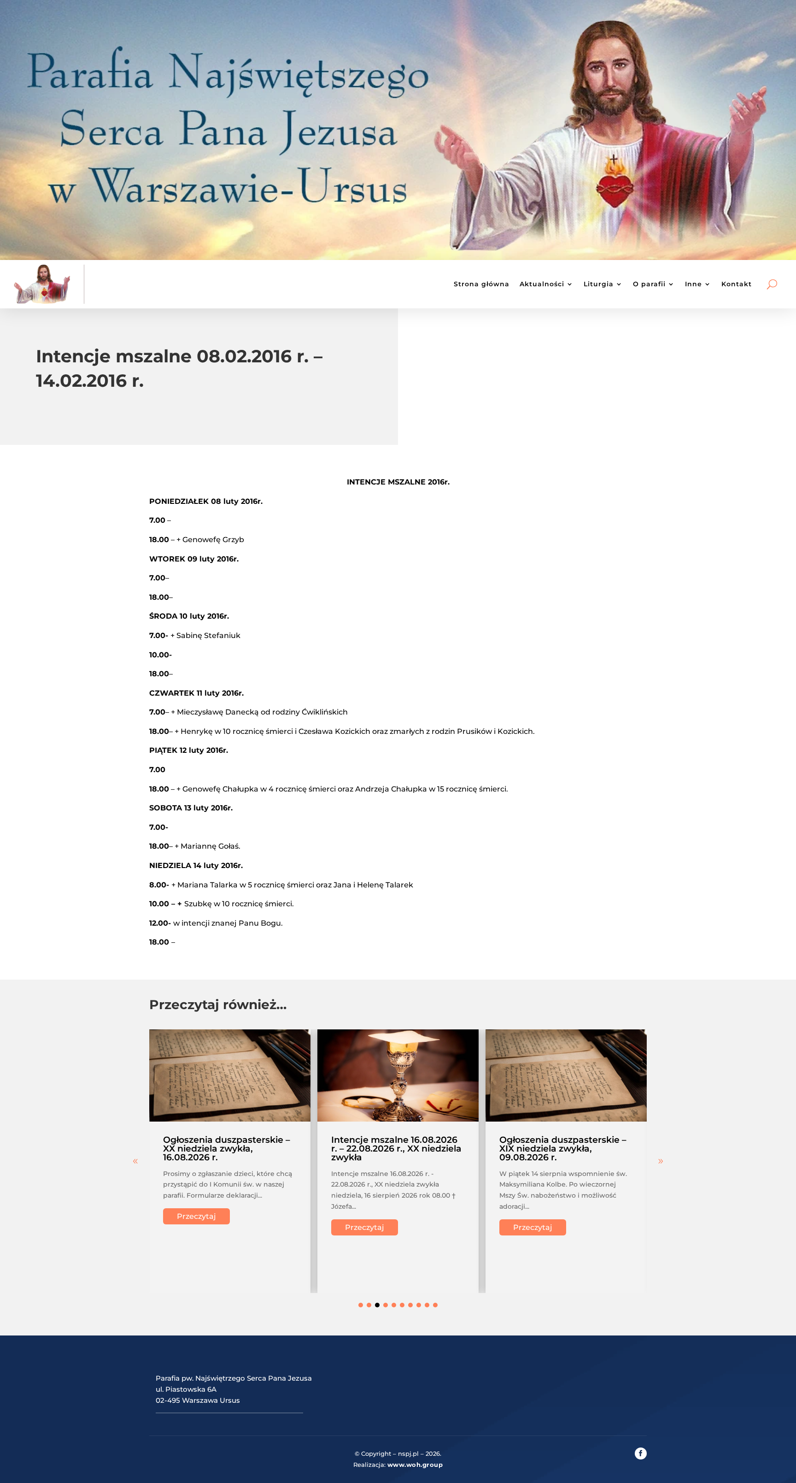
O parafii (649, 284)
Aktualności (542, 284)
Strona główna (481, 284)
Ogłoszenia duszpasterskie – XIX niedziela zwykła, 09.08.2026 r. (562, 1148)
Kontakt (736, 284)
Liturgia (599, 284)
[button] (660, 1161)
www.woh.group (415, 1464)
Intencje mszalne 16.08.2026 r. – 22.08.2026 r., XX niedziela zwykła (396, 1148)
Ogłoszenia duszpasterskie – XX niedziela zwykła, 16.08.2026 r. (226, 1148)
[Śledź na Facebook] (641, 1453)
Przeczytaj (196, 1216)
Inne (693, 284)
